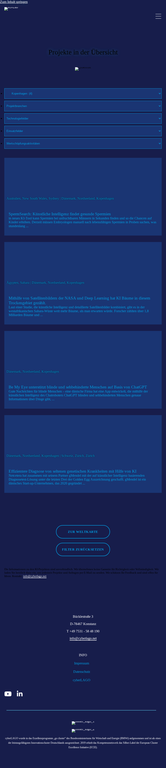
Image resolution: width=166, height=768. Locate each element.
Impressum (81, 663)
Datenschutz (81, 671)
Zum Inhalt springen (14, 2)
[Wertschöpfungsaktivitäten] (83, 143)
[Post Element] (83, 197)
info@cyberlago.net (34, 576)
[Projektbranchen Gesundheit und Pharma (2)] (83, 106)
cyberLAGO (81, 680)
